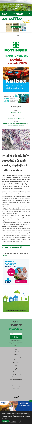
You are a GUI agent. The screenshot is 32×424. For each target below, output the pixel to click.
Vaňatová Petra (16, 112)
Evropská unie (20, 118)
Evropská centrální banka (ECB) (19, 123)
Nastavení (13, 421)
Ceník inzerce (16, 388)
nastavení (4, 418)
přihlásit (4, 255)
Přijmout (5, 421)
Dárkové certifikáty (16, 357)
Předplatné (16, 354)
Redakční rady (16, 377)
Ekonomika (11, 118)
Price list (16, 391)
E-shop (16, 360)
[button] (16, 337)
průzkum (21, 126)
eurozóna (6, 123)
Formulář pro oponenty (16, 379)
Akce (16, 365)
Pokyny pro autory (16, 374)
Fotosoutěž (16, 362)
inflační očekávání (13, 126)
